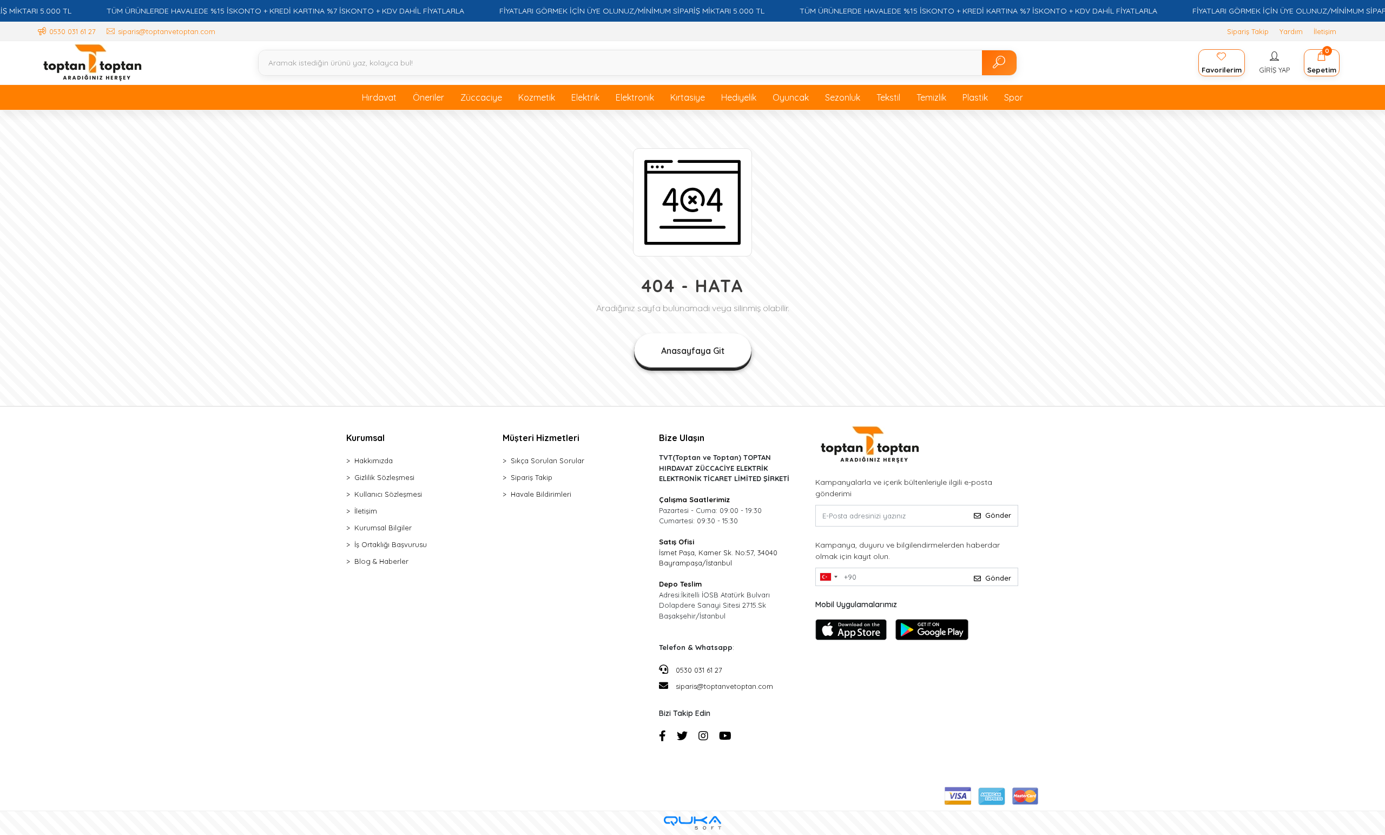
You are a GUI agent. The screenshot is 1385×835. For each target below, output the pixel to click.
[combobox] (828, 577)
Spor (1013, 97)
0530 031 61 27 (698, 670)
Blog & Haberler (381, 561)
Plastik (975, 97)
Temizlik (931, 97)
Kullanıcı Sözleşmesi (388, 494)
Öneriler (428, 97)
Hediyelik (738, 97)
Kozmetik (536, 97)
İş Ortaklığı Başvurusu (390, 544)
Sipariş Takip (1248, 31)
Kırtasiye (687, 97)
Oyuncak (791, 97)
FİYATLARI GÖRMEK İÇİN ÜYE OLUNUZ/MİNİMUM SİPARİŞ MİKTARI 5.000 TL (631, 11)
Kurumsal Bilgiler (383, 527)
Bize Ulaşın (681, 437)
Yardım (1291, 31)
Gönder (998, 515)
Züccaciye (481, 97)
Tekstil (888, 97)
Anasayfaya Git (692, 350)
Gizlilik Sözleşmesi (384, 477)
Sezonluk (842, 97)
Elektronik (635, 97)
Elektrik (585, 97)
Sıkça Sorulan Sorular (547, 460)
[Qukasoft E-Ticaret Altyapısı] (692, 823)
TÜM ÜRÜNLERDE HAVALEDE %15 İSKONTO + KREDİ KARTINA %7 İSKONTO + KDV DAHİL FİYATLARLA (285, 11)
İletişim (1325, 31)
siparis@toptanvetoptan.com (724, 686)
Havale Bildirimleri (541, 494)
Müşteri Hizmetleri (541, 437)
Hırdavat (379, 97)
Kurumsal (365, 437)
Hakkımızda (373, 460)
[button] (1274, 62)
